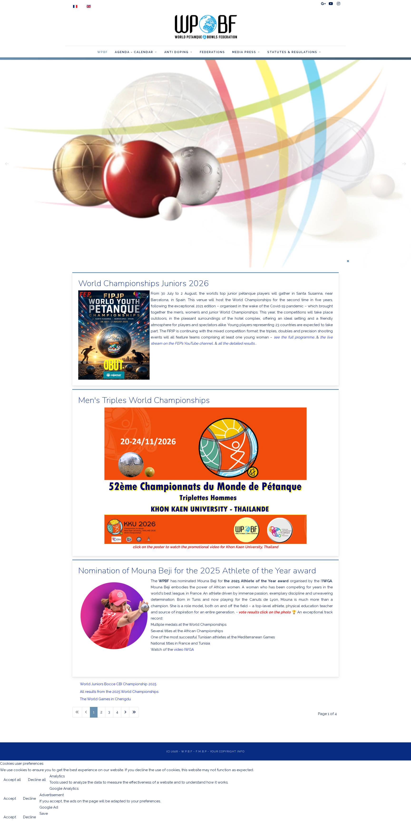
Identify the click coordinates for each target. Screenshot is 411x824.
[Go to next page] (125, 712)
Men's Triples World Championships (144, 400)
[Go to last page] (134, 712)
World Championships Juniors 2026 (143, 283)
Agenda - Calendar (134, 52)
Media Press (244, 52)
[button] (348, 261)
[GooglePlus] (323, 4)
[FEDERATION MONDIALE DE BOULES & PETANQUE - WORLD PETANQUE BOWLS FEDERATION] (206, 27)
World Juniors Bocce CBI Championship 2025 (118, 684)
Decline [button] (29, 798)
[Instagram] (338, 4)
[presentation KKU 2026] (205, 475)
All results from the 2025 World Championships (119, 692)
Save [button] (43, 813)
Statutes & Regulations (292, 52)
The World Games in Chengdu (105, 699)
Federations (212, 52)
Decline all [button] (37, 780)
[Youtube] (331, 4)
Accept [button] (10, 798)
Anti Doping (176, 52)
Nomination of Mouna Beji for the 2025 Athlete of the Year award (197, 570)
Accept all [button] (12, 780)
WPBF (102, 52)
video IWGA (184, 649)
